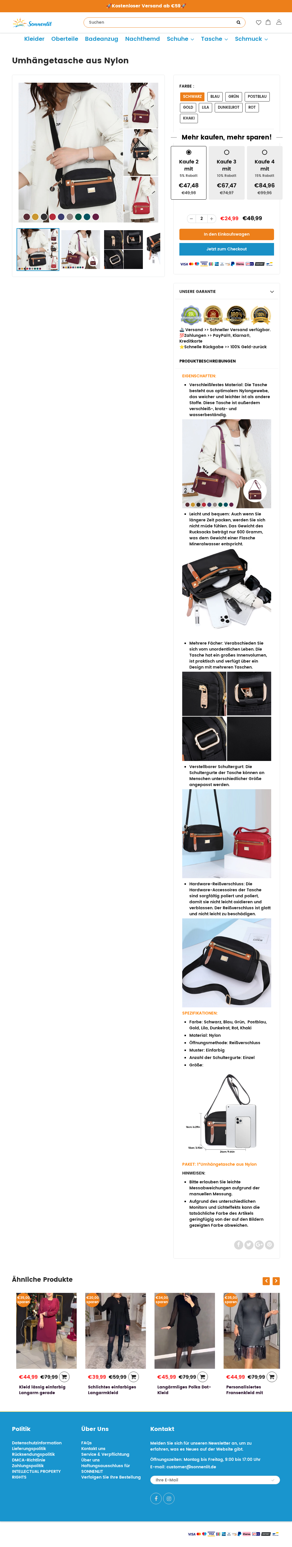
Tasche (211, 39)
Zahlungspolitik (28, 1466)
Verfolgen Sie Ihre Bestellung (111, 1477)
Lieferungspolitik (29, 1448)
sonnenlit (65, 1533)
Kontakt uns (93, 1448)
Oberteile (64, 39)
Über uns (90, 1460)
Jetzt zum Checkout (226, 249)
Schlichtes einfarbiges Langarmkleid (108, 1390)
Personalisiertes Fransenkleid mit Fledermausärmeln (243, 1393)
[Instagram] (169, 1498)
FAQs (86, 1443)
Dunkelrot (229, 108)
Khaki (189, 119)
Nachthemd (142, 39)
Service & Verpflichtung (105, 1454)
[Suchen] (238, 22)
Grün (233, 97)
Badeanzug (101, 39)
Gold (188, 108)
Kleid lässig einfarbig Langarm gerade (38, 1390)
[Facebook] (156, 1498)
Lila (205, 108)
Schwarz (192, 97)
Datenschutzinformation (37, 1443)
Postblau (257, 97)
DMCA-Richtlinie (28, 1460)
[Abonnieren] (273, 1480)
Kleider (34, 39)
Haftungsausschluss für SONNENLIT (105, 1469)
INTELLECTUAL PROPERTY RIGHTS (36, 1474)
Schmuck (248, 39)
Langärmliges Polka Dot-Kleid (180, 1390)
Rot (252, 108)
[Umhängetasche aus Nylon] (88, 152)
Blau (215, 97)
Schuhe (177, 39)
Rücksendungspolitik (33, 1454)
